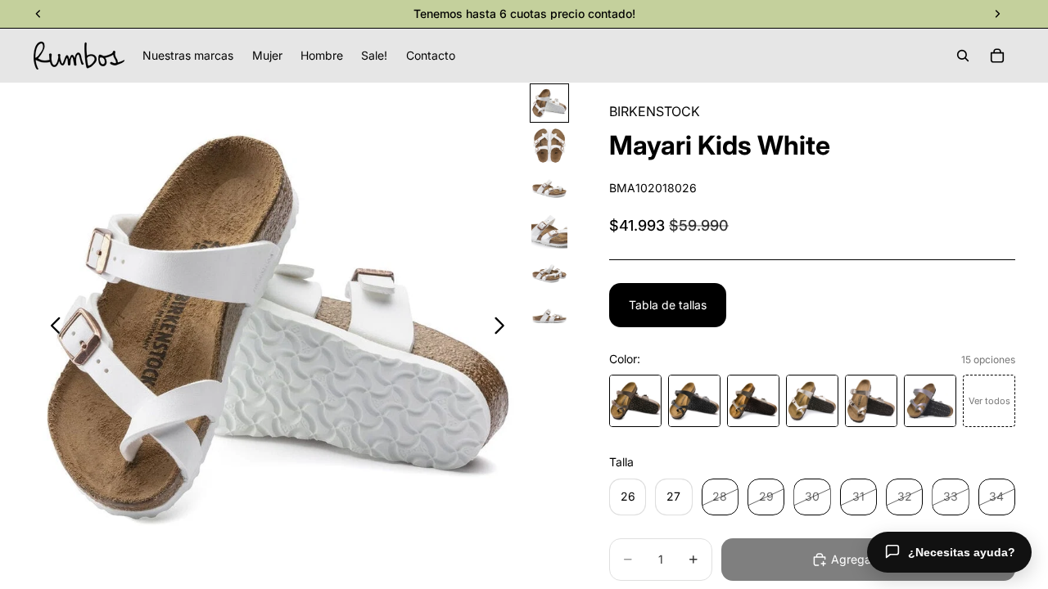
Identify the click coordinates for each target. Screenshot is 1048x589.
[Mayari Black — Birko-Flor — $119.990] (694, 401)
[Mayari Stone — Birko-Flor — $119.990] (753, 401)
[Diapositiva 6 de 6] (549, 316)
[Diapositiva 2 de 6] (549, 146)
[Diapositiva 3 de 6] (549, 188)
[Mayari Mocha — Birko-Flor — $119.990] (635, 401)
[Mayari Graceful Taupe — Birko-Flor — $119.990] (871, 401)
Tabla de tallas (668, 305)
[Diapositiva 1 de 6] (549, 103)
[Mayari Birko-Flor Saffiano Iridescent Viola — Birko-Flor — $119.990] (930, 401)
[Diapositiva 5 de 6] (549, 273)
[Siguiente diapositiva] (504, 328)
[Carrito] (997, 56)
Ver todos (989, 401)
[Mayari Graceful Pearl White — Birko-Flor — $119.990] (812, 401)
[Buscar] (963, 56)
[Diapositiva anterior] (51, 328)
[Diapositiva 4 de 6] (549, 231)
